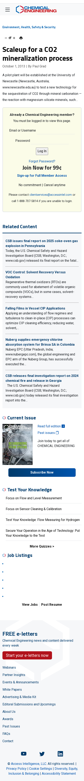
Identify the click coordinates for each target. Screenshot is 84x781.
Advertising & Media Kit (19, 697)
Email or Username (22, 130)
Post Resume (51, 605)
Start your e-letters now (27, 655)
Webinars (9, 667)
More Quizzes (41, 546)
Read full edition (50, 426)
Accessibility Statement (59, 773)
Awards (7, 719)
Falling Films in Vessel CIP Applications (35, 308)
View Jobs (30, 605)
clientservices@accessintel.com (51, 195)
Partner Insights (13, 675)
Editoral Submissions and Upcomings (29, 704)
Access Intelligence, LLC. (29, 764)
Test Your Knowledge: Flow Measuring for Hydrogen (43, 520)
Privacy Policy (16, 769)
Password (22, 141)
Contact (7, 741)
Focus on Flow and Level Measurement (34, 498)
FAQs (6, 734)
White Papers (12, 690)
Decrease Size (6, 38)
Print (21, 38)
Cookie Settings (40, 769)
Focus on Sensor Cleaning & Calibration (34, 509)
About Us (8, 712)
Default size (10, 38)
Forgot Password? (42, 161)
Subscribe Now (41, 472)
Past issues (47, 433)
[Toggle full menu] (7, 9)
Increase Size (14, 38)
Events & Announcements (20, 682)
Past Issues (11, 726)
